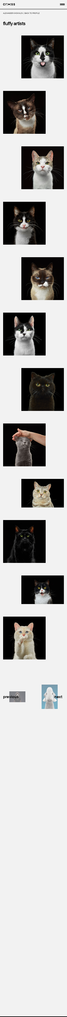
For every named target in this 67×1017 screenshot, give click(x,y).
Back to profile (32, 13)
